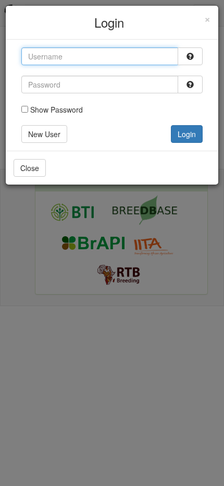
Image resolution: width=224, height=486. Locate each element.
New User (44, 134)
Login (187, 134)
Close (29, 168)
